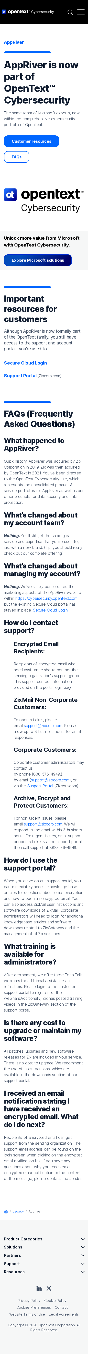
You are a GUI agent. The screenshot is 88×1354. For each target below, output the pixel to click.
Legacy (18, 1211)
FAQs (17, 156)
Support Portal (40, 785)
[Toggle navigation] (81, 11)
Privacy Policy (29, 1300)
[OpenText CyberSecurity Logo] (28, 12)
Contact (61, 1307)
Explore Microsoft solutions (38, 260)
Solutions (13, 1247)
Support (12, 1263)
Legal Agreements (64, 1314)
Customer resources (31, 141)
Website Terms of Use (27, 1314)
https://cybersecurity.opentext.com (46, 598)
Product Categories (23, 1238)
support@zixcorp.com (43, 725)
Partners (12, 1255)
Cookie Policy (55, 1300)
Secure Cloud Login (25, 363)
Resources (14, 1271)
